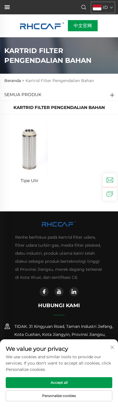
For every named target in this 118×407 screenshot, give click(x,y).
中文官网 (83, 25)
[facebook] (44, 291)
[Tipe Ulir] (29, 147)
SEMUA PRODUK (23, 94)
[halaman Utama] (42, 25)
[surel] (110, 180)
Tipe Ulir (29, 180)
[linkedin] (73, 291)
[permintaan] (110, 194)
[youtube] (59, 291)
